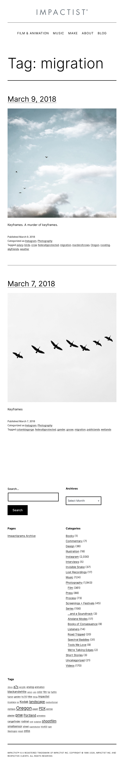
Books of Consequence (83, 624)
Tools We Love (77, 644)
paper (35, 709)
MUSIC (58, 33)
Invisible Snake (75, 567)
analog (30, 687)
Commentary (74, 541)
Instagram (30, 241)
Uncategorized (75, 660)
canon (29, 692)
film (45, 692)
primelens (41, 715)
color (39, 691)
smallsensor (15, 726)
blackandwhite (17, 691)
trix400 (44, 726)
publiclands (93, 429)
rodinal (25, 721)
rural (31, 722)
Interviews (72, 561)
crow (34, 245)
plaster (11, 715)
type (50, 727)
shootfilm (49, 721)
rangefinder (14, 721)
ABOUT (88, 33)
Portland (30, 715)
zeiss (27, 730)
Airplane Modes (78, 618)
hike (30, 696)
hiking (35, 697)
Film (70, 587)
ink (18, 702)
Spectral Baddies (78, 639)
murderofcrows (81, 245)
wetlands (106, 429)
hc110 (24, 696)
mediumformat (52, 702)
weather (24, 249)
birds (27, 245)
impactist (43, 696)
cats (34, 692)
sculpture (37, 722)
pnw (19, 715)
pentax (49, 709)
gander (61, 429)
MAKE (73, 33)
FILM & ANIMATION (33, 33)
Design (70, 546)
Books (70, 535)
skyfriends (13, 249)
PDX (42, 708)
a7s (15, 687)
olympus (11, 709)
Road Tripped (76, 634)
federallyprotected (48, 245)
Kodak (24, 702)
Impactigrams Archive (22, 535)
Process (71, 598)
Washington (12, 731)
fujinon (10, 697)
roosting (105, 245)
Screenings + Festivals (80, 603)
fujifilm (54, 692)
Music (69, 577)
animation (39, 687)
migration (65, 245)
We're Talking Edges (80, 650)
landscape (37, 702)
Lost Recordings (76, 572)
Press (69, 592)
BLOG (102, 33)
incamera (12, 702)
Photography (45, 241)
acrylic (22, 687)
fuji (49, 692)
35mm (10, 687)
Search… (13, 488)
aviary (20, 245)
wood (20, 731)
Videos (70, 665)
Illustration (72, 551)
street (26, 726)
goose (69, 429)
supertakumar (34, 727)
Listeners (73, 629)
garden (17, 696)
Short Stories (74, 655)
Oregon (95, 245)
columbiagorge (25, 429)
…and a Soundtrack (80, 613)
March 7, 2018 (31, 283)
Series (69, 608)
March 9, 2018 (32, 99)
